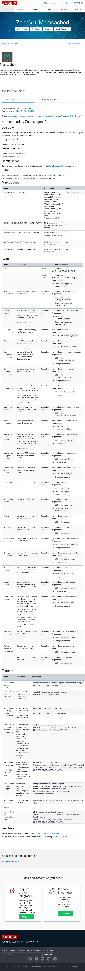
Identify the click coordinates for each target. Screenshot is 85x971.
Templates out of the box (58, 166)
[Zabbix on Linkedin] (48, 959)
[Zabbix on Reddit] (42, 959)
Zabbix (9, 3)
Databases (36, 29)
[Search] (63, 3)
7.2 (17, 111)
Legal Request (36, 966)
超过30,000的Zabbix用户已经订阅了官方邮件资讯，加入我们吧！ (28, 950)
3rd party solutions (49, 99)
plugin (61, 175)
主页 (3, 44)
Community (52, 3)
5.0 (33, 111)
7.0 (19, 111)
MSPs (45, 3)
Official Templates (62, 29)
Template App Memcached (18, 99)
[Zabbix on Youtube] (55, 959)
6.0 (27, 111)
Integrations (15, 44)
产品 (7, 44)
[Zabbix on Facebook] (36, 959)
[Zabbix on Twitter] (30, 959)
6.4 (22, 111)
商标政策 (26, 966)
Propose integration (74, 43)
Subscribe (48, 955)
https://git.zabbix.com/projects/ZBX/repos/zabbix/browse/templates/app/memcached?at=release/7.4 (45, 116)
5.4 (30, 111)
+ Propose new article (10, 861)
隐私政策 (18, 966)
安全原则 (10, 966)
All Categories (22, 29)
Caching (48, 29)
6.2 (25, 111)
